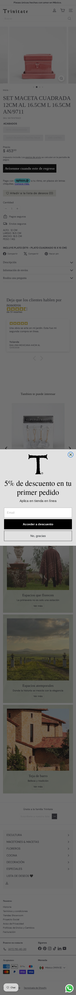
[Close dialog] (70, 454)
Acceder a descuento (38, 524)
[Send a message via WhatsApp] (69, 988)
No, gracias (38, 535)
